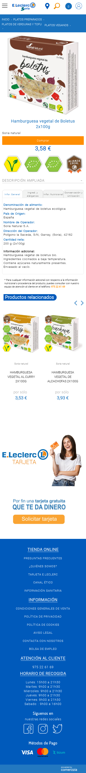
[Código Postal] (47, 6)
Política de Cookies (43, 624)
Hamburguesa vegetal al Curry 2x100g (21, 377)
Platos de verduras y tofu (22, 24)
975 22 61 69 (58, 286)
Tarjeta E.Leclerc (43, 574)
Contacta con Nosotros (43, 641)
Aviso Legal (43, 632)
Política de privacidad (43, 616)
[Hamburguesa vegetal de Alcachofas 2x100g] (63, 333)
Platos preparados (27, 19)
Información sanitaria (43, 590)
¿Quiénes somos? (43, 566)
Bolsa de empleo (43, 649)
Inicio (5, 19)
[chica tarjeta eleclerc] (43, 459)
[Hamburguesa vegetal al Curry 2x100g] (21, 333)
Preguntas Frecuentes (43, 558)
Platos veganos (56, 25)
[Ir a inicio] (24, 6)
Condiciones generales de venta (43, 608)
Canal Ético (43, 582)
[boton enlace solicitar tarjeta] (43, 512)
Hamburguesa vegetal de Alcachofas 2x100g (62, 377)
